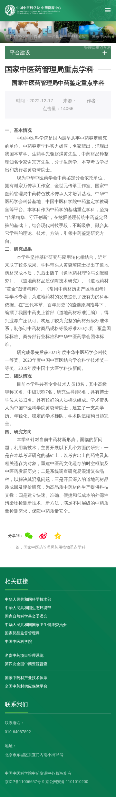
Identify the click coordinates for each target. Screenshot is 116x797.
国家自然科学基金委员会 (26, 616)
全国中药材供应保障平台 (26, 686)
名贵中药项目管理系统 (24, 655)
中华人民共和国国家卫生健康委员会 (36, 624)
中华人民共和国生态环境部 (28, 608)
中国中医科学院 (18, 641)
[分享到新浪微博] (43, 535)
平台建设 (55, 36)
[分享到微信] (29, 535)
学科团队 (77, 36)
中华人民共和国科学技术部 (28, 599)
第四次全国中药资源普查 (26, 664)
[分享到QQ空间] (58, 535)
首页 (38, 36)
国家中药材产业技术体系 (26, 678)
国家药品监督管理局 (22, 633)
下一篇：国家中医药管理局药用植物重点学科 (46, 547)
